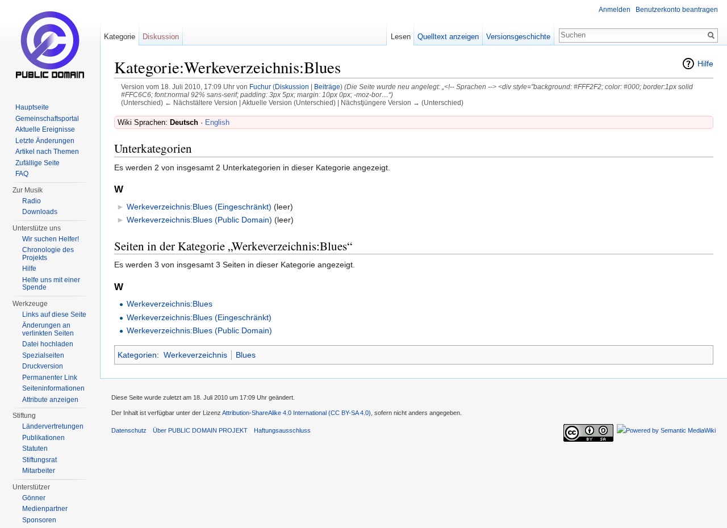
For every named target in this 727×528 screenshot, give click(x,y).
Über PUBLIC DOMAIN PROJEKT (200, 430)
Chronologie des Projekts (48, 254)
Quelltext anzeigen (448, 36)
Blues (246, 354)
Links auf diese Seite (54, 315)
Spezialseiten (43, 355)
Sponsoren (39, 520)
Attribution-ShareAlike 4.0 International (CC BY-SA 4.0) (296, 412)
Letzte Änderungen (44, 141)
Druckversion (42, 366)
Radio (31, 201)
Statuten (35, 448)
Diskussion (292, 86)
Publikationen (43, 438)
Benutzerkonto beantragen (677, 10)
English (217, 122)
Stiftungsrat (39, 460)
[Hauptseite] (50, 45)
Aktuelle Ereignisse (45, 129)
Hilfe (705, 63)
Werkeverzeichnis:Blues (169, 303)
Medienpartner (45, 509)
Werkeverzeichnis (195, 354)
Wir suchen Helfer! (50, 239)
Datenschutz (129, 430)
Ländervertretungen (52, 426)
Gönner (33, 498)
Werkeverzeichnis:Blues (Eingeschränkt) (199, 206)
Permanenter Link (49, 378)
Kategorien (137, 354)
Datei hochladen (47, 344)
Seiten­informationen (53, 388)
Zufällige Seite (37, 163)
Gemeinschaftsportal (47, 119)
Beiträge (327, 86)
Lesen (401, 36)
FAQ (21, 174)
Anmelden (614, 10)
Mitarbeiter (38, 471)
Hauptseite (32, 107)
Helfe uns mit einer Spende (51, 284)
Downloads (39, 212)
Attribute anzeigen (50, 400)
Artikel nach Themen (47, 152)
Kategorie (119, 36)
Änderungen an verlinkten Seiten (48, 329)
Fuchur (260, 86)
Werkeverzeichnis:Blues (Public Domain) (199, 219)
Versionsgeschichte (518, 36)
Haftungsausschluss (282, 430)
